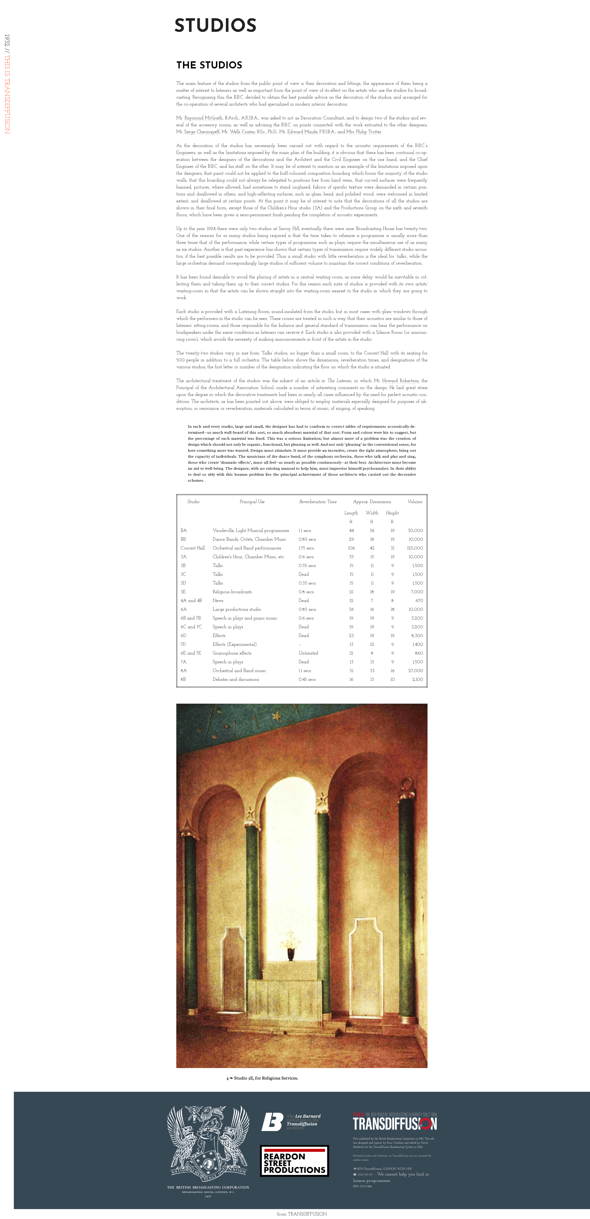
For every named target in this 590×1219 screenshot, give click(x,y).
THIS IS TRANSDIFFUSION (6, 94)
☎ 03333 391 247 (363, 1174)
